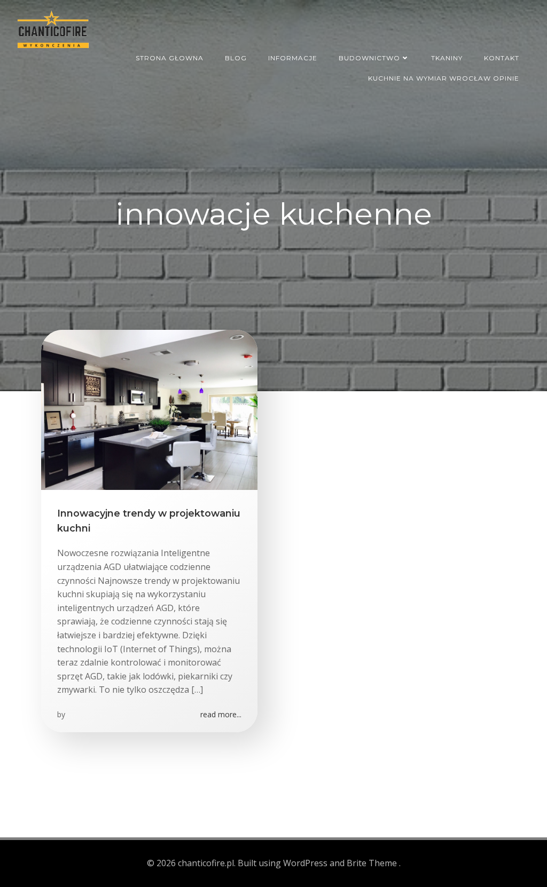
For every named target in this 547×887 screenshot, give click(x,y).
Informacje (292, 58)
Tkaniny (447, 58)
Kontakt (501, 58)
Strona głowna (170, 58)
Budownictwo (369, 58)
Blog (236, 58)
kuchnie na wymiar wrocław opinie (443, 78)
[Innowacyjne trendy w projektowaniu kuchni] (149, 409)
